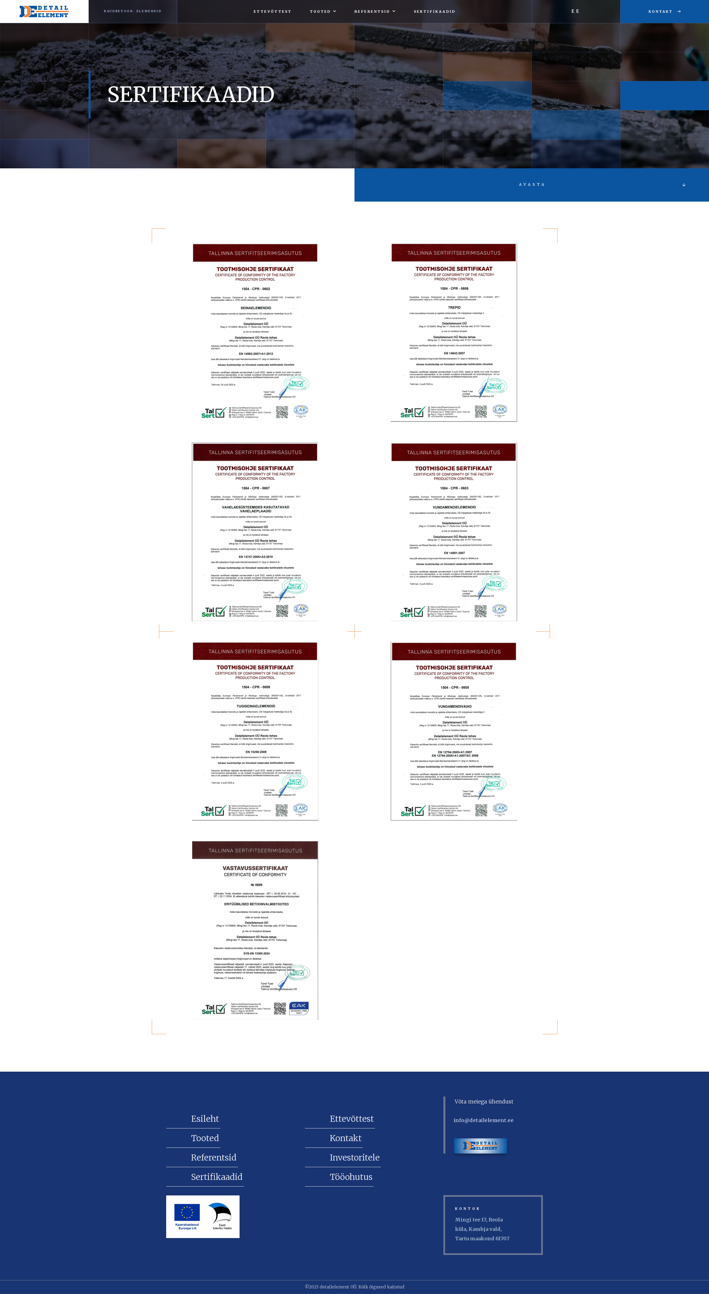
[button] (323, 11)
